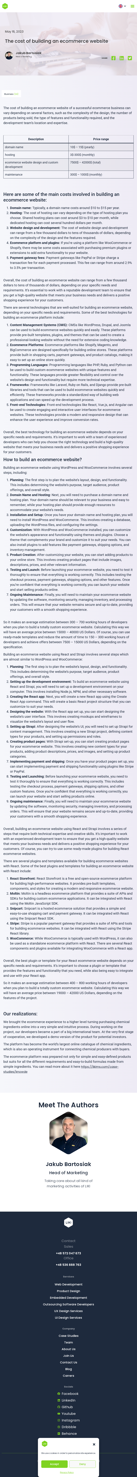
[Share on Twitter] (130, 58)
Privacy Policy (67, 1472)
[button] (94, 1444)
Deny (82, 1464)
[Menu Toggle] (132, 6)
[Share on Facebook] (113, 58)
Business (11, 94)
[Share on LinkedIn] (122, 58)
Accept (54, 1464)
